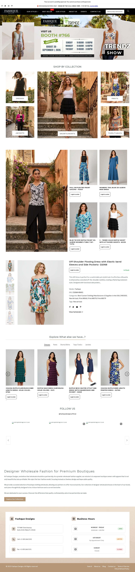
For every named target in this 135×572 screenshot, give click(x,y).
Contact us (111, 566)
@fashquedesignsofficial (67, 414)
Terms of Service (123, 566)
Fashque (78, 289)
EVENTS (84, 11)
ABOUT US (73, 11)
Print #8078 (92, 298)
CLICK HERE (94, 6)
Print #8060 (83, 298)
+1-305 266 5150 (26, 539)
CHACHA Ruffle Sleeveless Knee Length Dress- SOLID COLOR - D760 (20, 390)
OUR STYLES (60, 11)
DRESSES (123, 296)
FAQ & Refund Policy (122, 569)
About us (97, 566)
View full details (75, 312)
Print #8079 (101, 298)
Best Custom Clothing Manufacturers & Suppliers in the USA (99, 296)
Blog (104, 566)
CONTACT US (95, 11)
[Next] (62, 292)
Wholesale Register (115, 11)
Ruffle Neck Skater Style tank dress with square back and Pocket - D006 (83, 390)
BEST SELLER (47, 10)
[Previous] (19, 292)
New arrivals (77, 302)
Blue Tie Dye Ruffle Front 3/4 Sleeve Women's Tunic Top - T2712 (83, 242)
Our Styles (32, 11)
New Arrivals (73, 298)
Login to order (75, 194)
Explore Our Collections (14, 499)
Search (89, 566)
